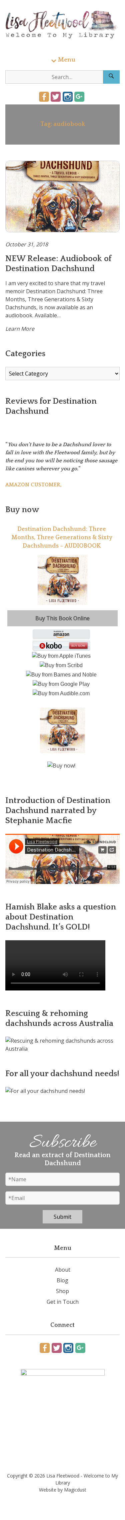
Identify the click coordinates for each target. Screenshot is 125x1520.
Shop (62, 1291)
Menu (66, 59)
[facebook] (44, 97)
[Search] (111, 77)
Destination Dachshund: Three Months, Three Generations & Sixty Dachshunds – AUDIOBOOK (61, 537)
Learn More (19, 328)
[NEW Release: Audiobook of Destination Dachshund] (62, 197)
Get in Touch (63, 1301)
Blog (62, 1280)
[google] (79, 97)
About (62, 1269)
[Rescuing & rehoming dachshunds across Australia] (62, 1048)
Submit (62, 1216)
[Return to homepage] (62, 25)
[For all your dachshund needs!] (45, 1091)
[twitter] (56, 97)
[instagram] (68, 97)
